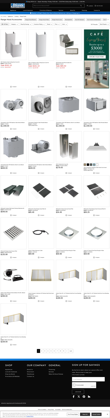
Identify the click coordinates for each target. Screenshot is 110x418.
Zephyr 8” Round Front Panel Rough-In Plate (66, 250)
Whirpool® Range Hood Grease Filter (9, 251)
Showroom (30, 372)
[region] (55, 414)
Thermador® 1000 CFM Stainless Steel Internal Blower (13, 122)
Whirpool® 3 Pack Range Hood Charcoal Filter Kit (94, 208)
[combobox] (14, 24)
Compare (14, 86)
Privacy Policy (51, 409)
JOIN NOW (78, 392)
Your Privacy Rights (73, 414)
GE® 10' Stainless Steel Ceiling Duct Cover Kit (38, 62)
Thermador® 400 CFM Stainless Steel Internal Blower (40, 164)
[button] (87, 6)
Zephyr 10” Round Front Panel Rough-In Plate (94, 250)
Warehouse (30, 374)
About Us (72, 10)
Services (61, 10)
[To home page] (18, 5)
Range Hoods (23, 16)
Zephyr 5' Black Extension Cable (35, 250)
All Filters (5, 24)
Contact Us (97, 10)
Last (71, 351)
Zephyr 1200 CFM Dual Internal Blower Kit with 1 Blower (13, 292)
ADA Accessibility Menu (67, 409)
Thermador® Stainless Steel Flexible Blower (38, 122)
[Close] (107, 414)
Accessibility (58, 409)
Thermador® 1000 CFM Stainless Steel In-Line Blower (68, 122)
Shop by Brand (10, 374)
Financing (84, 10)
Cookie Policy (29, 416)
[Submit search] (81, 5)
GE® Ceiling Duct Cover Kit (62, 164)
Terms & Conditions (42, 409)
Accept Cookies (96, 414)
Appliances (13, 10)
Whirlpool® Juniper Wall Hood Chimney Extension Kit (12, 208)
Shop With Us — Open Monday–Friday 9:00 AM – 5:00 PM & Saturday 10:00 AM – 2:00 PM (56, 1)
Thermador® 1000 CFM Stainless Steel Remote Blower (96, 122)
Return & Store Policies (56, 374)
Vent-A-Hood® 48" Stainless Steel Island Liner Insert (95, 167)
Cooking (16, 16)
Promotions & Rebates (46, 10)
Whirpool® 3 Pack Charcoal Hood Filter (64, 208)
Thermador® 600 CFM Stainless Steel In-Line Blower (12, 164)
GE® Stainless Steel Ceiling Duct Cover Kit (10, 62)
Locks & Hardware (28, 10)
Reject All (85, 414)
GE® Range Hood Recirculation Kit (63, 62)
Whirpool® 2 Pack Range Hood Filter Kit (37, 208)
